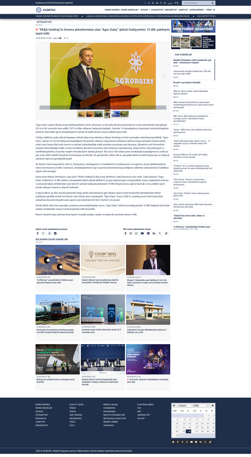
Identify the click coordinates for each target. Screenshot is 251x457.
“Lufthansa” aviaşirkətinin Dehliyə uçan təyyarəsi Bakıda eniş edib (55, 281)
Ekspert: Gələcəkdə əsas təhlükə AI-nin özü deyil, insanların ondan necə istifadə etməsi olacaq (147, 282)
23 (213, 427)
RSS (139, 411)
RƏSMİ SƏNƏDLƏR (129, 10)
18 (184, 427)
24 (177, 431)
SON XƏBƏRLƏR (183, 54)
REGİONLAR (41, 418)
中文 (176, 3)
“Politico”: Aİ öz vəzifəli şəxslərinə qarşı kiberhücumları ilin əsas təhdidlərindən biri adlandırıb (192, 168)
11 (184, 423)
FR (161, 3)
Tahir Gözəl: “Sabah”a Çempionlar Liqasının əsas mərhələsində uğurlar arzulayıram (190, 182)
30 (213, 431)
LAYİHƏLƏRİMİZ (196, 10)
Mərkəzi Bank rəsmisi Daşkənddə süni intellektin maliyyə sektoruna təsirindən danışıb (100, 382)
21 (202, 427)
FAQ (139, 408)
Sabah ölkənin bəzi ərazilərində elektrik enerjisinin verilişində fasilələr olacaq (100, 281)
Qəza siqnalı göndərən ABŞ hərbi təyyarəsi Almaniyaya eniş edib (192, 205)
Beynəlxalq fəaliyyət (114, 418)
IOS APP (141, 418)
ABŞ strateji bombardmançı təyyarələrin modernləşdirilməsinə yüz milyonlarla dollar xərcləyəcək (193, 105)
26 (190, 431)
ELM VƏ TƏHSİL (77, 404)
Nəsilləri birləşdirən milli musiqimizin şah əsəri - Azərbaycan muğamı (192, 61)
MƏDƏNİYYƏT (171, 10)
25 (184, 431)
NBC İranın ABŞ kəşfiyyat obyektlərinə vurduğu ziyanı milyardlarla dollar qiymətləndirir (190, 118)
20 (197, 427)
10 (177, 423)
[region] (194, 144)
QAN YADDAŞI (76, 415)
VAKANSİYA (108, 425)
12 (190, 423)
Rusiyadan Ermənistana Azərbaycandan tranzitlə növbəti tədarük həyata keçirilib (55, 331)
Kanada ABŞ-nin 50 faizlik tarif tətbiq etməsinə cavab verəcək (190, 155)
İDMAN (73, 408)
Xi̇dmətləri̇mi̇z (110, 422)
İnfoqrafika (76, 418)
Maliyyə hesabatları (114, 415)
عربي (170, 3)
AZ (145, 3)
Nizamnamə (109, 411)
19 (190, 427)
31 (177, 435)
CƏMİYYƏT (183, 10)
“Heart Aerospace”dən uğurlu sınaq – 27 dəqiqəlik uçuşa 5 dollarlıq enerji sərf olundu (191, 143)
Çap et (56, 38)
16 (213, 423)
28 (202, 431)
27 (197, 431)
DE (157, 3)
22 (208, 427)
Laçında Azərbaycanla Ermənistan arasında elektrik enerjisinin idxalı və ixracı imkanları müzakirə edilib (118, 16)
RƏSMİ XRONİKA (112, 10)
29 (208, 431)
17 (177, 427)
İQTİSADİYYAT (157, 10)
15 (208, 423)
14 (202, 423)
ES (165, 3)
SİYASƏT (145, 10)
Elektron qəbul (145, 404)
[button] (102, 76)
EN (153, 3)
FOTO (72, 425)
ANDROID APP (143, 415)
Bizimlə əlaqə (110, 404)
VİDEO (209, 10)
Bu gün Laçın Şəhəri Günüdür (187, 82)
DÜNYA (73, 411)
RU (149, 3)
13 (197, 423)
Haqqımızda (109, 408)
